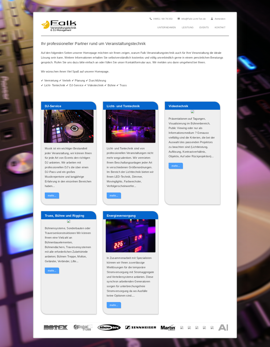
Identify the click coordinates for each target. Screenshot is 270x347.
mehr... (52, 195)
